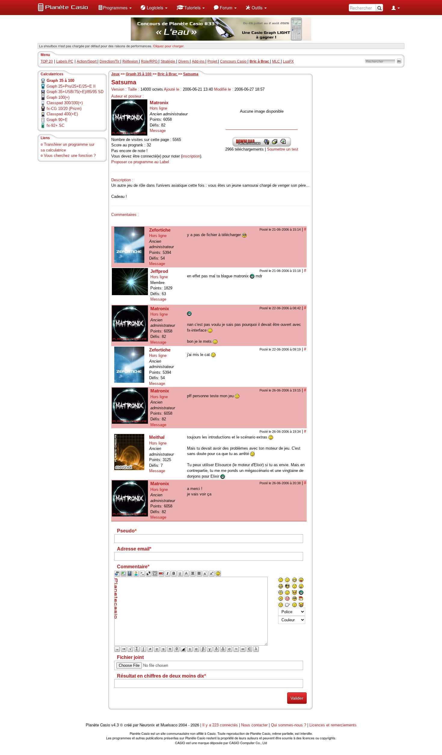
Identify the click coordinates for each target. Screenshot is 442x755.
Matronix (159, 102)
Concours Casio (233, 61)
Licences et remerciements (333, 725)
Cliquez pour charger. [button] (168, 45)
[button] (115, 7)
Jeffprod (159, 271)
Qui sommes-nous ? (288, 725)
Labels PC (64, 61)
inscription (191, 156)
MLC (276, 61)
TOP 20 (47, 61)
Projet (212, 61)
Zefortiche (159, 229)
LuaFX (288, 61)
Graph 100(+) (58, 97)
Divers (184, 61)
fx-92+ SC (55, 125)
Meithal (156, 437)
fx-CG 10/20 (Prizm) (64, 108)
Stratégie (168, 61)
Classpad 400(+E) (62, 114)
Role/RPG (149, 61)
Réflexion (130, 61)
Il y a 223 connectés (220, 725)
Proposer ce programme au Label (140, 162)
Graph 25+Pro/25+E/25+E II (71, 86)
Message (158, 130)
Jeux (115, 74)
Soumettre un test (282, 149)
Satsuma (190, 74)
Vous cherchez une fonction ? (70, 155)
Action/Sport (87, 61)
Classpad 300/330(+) (65, 103)
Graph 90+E (57, 119)
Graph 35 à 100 (139, 74)
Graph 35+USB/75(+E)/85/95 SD (75, 91)
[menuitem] (115, 7)
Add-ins (198, 61)
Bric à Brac (168, 74)
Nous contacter (254, 725)
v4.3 (115, 725)
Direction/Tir (110, 61)
